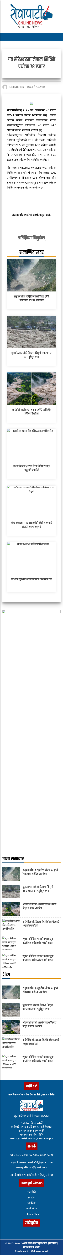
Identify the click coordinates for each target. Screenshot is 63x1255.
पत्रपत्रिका (31, 1203)
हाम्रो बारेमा (35, 1247)
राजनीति (31, 1192)
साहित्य (31, 1197)
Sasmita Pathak (17, 87)
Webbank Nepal (39, 1251)
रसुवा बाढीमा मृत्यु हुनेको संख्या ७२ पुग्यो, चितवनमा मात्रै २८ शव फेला (31, 298)
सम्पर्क (26, 1247)
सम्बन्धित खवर (31, 252)
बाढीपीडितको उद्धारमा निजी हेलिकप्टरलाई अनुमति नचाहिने (31, 468)
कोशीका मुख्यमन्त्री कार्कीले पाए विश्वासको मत (31, 579)
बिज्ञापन (53, 1243)
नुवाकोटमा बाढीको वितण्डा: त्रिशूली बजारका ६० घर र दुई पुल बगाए (31, 355)
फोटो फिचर (31, 1208)
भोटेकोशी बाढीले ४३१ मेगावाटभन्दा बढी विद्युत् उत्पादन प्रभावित (31, 412)
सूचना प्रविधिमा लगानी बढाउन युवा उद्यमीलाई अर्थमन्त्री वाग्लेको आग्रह (38, 941)
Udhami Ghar (31, 1214)
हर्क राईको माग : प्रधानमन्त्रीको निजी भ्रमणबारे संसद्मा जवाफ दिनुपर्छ (31, 525)
